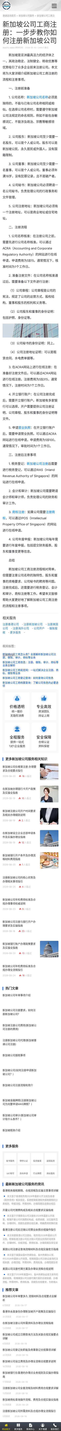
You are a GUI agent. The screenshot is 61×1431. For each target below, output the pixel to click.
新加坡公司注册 (37, 463)
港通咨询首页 (9, 15)
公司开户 (39, 628)
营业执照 (24, 427)
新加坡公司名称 (37, 97)
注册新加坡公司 (33, 624)
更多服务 (15, 632)
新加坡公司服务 (26, 15)
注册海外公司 (21, 628)
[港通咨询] (18, 6)
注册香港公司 (11, 624)
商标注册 (18, 512)
